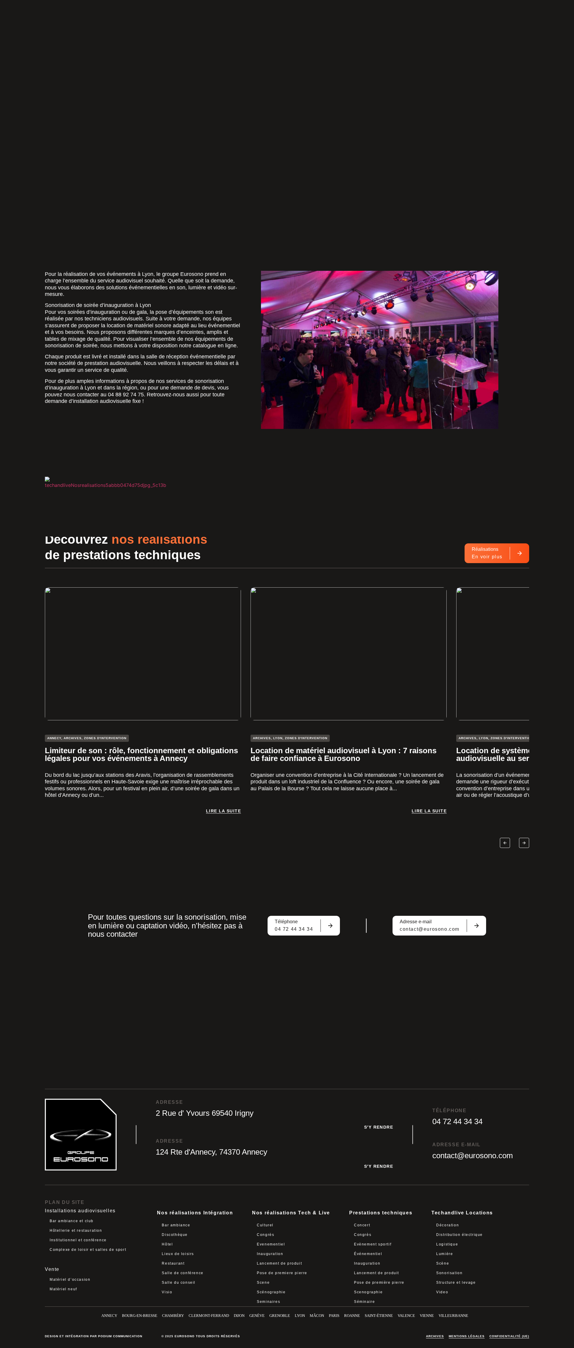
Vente (52, 1269)
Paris (334, 1316)
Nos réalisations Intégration (195, 1212)
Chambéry (173, 1316)
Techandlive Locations (462, 1212)
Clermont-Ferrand (209, 1316)
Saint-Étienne (379, 1316)
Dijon (239, 1316)
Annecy (109, 1316)
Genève (257, 1316)
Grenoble (279, 1316)
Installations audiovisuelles (80, 1210)
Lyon (300, 1316)
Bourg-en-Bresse (139, 1316)
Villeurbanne (453, 1316)
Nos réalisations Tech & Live (291, 1212)
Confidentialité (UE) (509, 1336)
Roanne (352, 1316)
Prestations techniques (380, 1212)
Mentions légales (467, 1336)
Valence (406, 1316)
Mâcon (317, 1316)
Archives (435, 1336)
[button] (505, 843)
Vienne (427, 1316)
